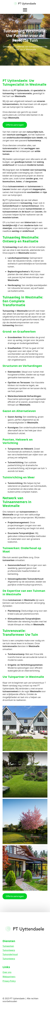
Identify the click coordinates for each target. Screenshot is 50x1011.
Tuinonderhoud (10, 954)
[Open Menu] (25, 10)
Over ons (7, 972)
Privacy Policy (9, 981)
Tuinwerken (8, 946)
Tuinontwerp (9, 950)
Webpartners (9, 976)
